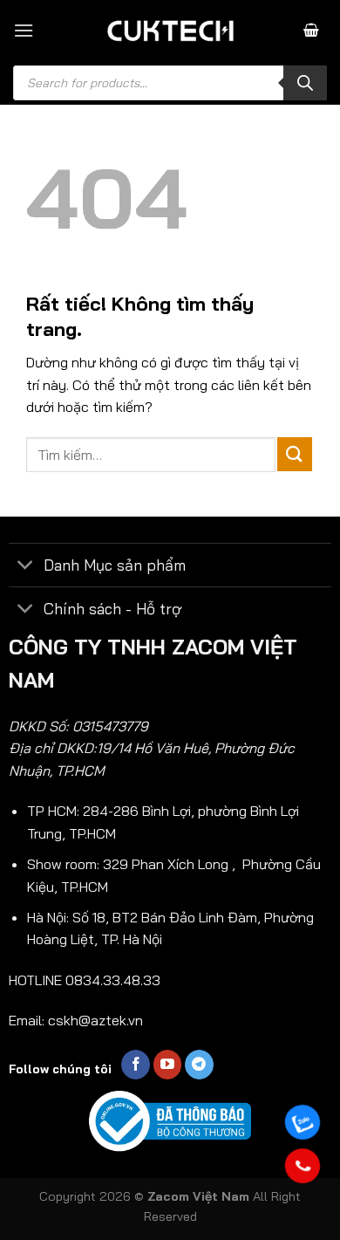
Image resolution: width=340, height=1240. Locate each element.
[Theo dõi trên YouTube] (167, 1064)
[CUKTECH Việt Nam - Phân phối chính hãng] (170, 30)
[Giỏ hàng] (311, 31)
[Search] (305, 82)
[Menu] (23, 30)
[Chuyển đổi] (26, 567)
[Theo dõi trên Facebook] (135, 1064)
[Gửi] (294, 454)
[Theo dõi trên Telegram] (199, 1064)
